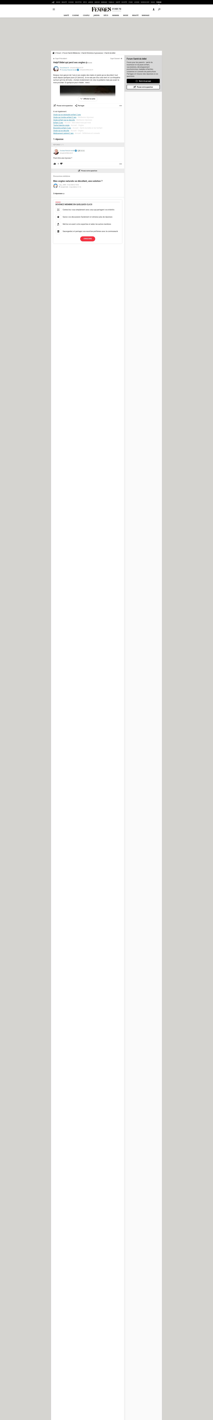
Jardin (90, 2)
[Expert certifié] (78, 70)
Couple (86, 15)
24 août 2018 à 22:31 (86, 70)
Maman (115, 15)
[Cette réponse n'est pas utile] (61, 164)
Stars (131, 2)
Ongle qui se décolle (61, 131)
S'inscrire (88, 239)
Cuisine (71, 2)
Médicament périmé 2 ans (63, 133)
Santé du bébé (110, 53)
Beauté (64, 2)
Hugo (153, 2)
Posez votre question (64, 106)
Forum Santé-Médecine (71, 53)
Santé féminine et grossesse (92, 53)
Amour (97, 2)
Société (124, 2)
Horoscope (145, 2)
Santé (118, 2)
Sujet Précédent (61, 58)
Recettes (78, 2)
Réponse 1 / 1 (58, 145)
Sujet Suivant (115, 58)
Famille (111, 2)
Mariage (104, 2)
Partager (81, 106)
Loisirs (136, 2)
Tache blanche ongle (61, 125)
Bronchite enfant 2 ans (62, 128)
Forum (158, 2)
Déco (85, 2)
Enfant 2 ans (58, 123)
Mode (58, 2)
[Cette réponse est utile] (54, 164)
